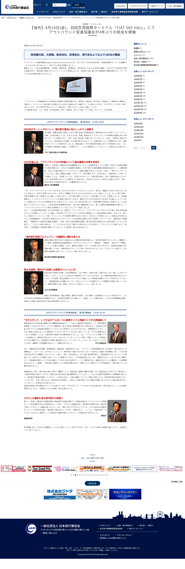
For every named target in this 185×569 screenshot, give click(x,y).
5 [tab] (80, 475)
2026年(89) (138, 123)
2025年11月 (138, 106)
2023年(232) (139, 133)
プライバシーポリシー (124, 535)
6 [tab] (82, 475)
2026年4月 (138, 89)
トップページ (43, 11)
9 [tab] (88, 475)
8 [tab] (86, 475)
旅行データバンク (150, 11)
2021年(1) (138, 140)
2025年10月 (138, 109)
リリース (137, 55)
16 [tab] (103, 475)
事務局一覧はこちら (50, 533)
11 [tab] (93, 475)
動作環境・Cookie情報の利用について (113, 538)
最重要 (136, 48)
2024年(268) (139, 130)
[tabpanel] (66, 469)
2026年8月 (138, 75)
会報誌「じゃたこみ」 (26, 17)
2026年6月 (138, 82)
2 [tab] (73, 475)
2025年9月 (138, 112)
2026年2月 (138, 96)
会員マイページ (157, 6)
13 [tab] (97, 475)
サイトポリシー (105, 535)
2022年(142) (139, 136)
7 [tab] (84, 475)
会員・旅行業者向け (78, 11)
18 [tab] (108, 475)
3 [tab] (76, 475)
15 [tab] (101, 475)
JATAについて (59, 11)
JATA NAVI (121, 6)
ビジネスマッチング (138, 6)
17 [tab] (105, 475)
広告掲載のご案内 (177, 481)
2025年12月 (138, 102)
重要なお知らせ (140, 51)
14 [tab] (99, 475)
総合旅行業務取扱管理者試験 (124, 11)
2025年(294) (139, 126)
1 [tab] (71, 475)
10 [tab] (91, 475)
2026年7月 (138, 79)
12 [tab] (95, 475)
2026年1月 (138, 99)
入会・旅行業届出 (175, 6)
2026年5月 (138, 85)
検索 (68, 5)
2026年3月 (138, 92)
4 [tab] (78, 475)
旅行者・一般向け (99, 11)
